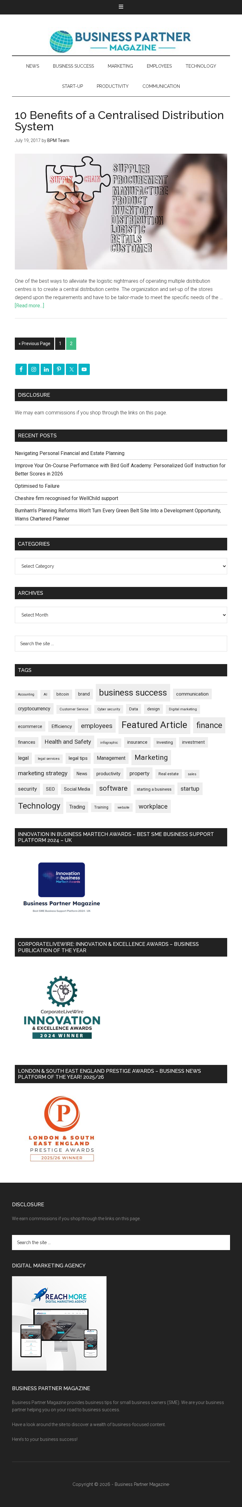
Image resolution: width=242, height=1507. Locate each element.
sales (192, 774)
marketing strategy (42, 773)
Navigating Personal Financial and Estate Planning (70, 453)
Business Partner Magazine (121, 41)
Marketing (151, 757)
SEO (50, 789)
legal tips (78, 758)
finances (26, 742)
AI (45, 694)
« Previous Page (34, 343)
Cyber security (108, 709)
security (27, 789)
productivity (108, 773)
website (124, 807)
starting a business (154, 789)
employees (96, 726)
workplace (153, 806)
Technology (39, 805)
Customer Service (74, 709)
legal (23, 758)
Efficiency (61, 726)
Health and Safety (67, 741)
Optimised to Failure (37, 486)
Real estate (168, 773)
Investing (165, 742)
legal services (49, 759)
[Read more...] (29, 306)
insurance (137, 742)
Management (111, 758)
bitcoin (62, 694)
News (82, 773)
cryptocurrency (34, 709)
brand (84, 694)
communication (192, 694)
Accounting (26, 694)
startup (190, 788)
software (113, 788)
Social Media (77, 789)
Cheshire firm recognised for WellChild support (66, 498)
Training (101, 807)
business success (133, 692)
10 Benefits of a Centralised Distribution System (119, 120)
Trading (77, 807)
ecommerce (30, 726)
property (139, 773)
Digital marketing (183, 709)
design (153, 709)
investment (193, 742)
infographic (109, 743)
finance (209, 725)
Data (133, 709)
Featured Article (154, 724)
